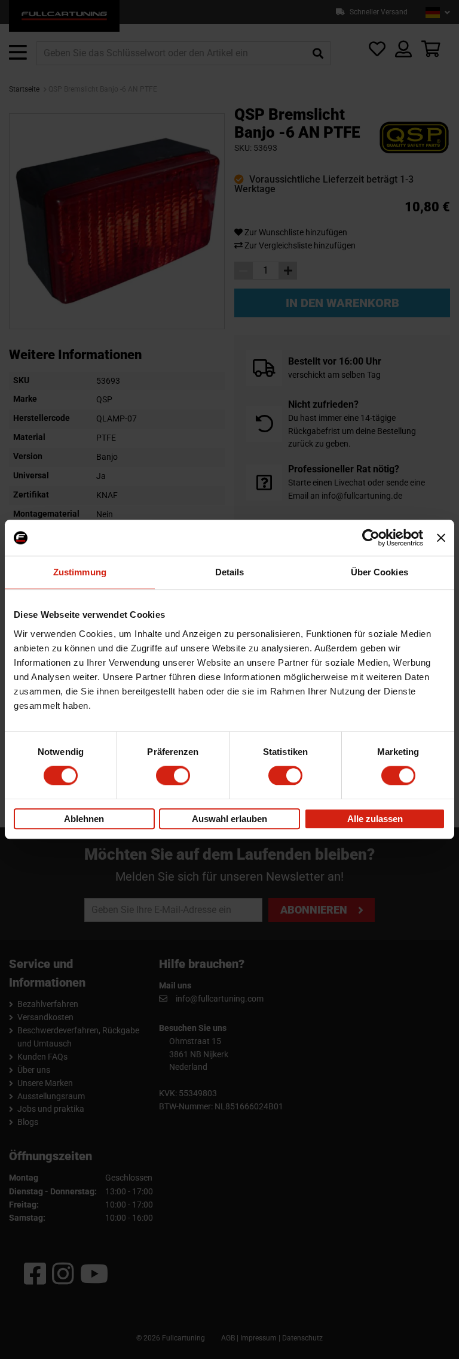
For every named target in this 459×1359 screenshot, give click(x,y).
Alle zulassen (375, 819)
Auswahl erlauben (229, 819)
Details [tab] (229, 572)
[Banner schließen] (441, 537)
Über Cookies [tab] (379, 572)
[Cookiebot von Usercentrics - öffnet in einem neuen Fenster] (371, 538)
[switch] (173, 775)
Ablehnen (84, 819)
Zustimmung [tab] (79, 572)
